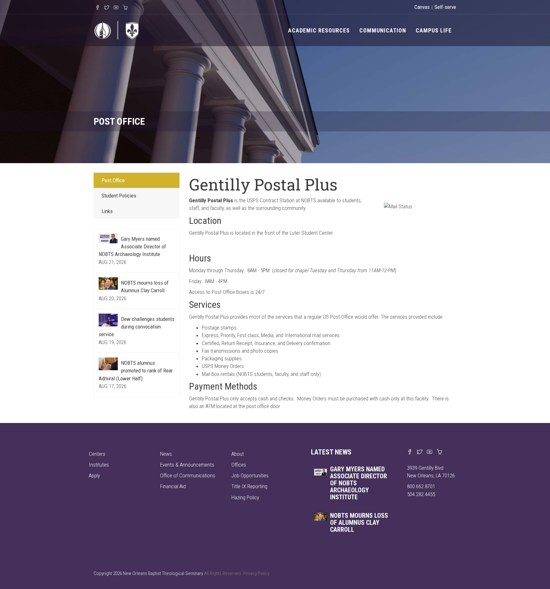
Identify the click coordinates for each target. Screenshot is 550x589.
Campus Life (434, 30)
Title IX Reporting (249, 486)
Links (107, 211)
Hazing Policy (245, 497)
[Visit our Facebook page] (409, 452)
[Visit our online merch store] (439, 452)
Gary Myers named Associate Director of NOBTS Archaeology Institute (132, 247)
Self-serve (445, 7)
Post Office (113, 180)
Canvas (422, 7)
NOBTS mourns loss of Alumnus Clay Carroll (359, 522)
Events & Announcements (187, 464)
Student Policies (119, 195)
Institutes (99, 464)
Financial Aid (173, 486)
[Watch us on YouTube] (429, 452)
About (237, 454)
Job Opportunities (250, 475)
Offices (238, 464)
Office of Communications (187, 475)
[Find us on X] (419, 452)
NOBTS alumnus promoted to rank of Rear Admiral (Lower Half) (136, 371)
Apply (94, 475)
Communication (382, 30)
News (166, 454)
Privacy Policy (256, 573)
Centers (97, 454)
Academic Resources (319, 30)
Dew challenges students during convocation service (136, 327)
